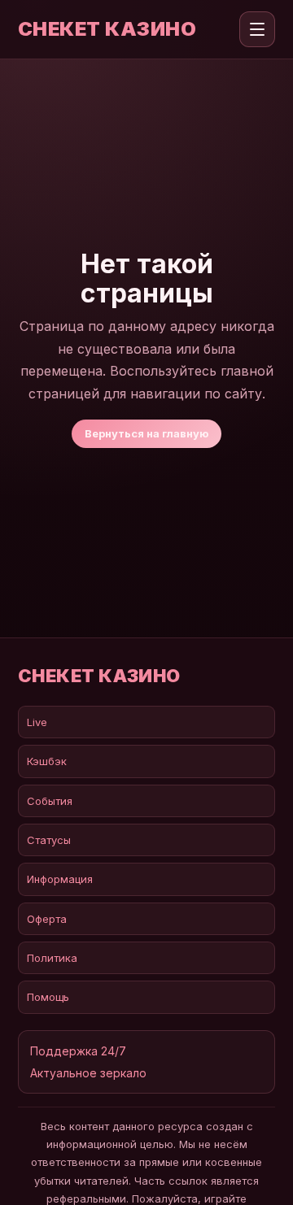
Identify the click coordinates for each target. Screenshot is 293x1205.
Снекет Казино (107, 29)
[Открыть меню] (257, 29)
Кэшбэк (47, 761)
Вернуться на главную (146, 433)
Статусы (49, 839)
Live (37, 722)
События (49, 800)
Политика (52, 957)
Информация (60, 878)
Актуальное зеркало (88, 1073)
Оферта (47, 918)
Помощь (48, 996)
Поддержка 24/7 (78, 1051)
